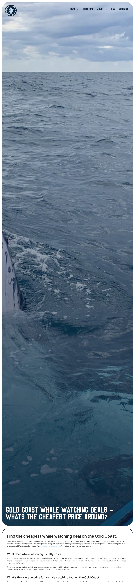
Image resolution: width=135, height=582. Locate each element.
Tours (72, 9)
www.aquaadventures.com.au (50, 546)
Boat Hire (88, 9)
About (100, 9)
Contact (123, 9)
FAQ (113, 9)
